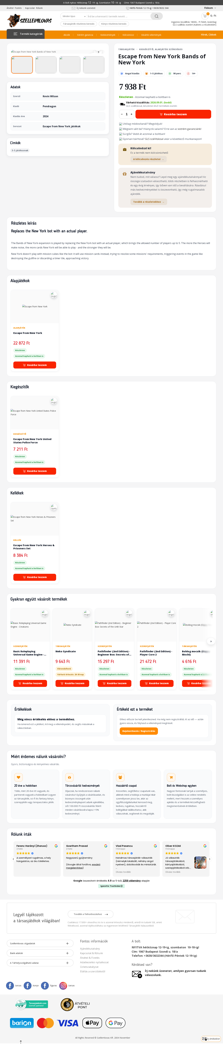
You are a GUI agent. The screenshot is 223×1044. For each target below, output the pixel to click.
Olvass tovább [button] (110, 872)
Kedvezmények (107, 35)
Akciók (67, 35)
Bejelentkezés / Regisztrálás (138, 731)
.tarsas (18, 985)
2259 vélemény (132, 880)
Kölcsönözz (128, 35)
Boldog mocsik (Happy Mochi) (196, 653)
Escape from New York (27, 333)
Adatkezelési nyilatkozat (94, 962)
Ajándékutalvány (90, 948)
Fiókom (208, 8)
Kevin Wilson (50, 96)
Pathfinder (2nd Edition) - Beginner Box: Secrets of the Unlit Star (114, 655)
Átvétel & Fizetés (90, 957)
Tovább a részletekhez (148, 201)
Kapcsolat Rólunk (34, 8)
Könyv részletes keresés (113, 23)
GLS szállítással (154, 139)
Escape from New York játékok (62, 126)
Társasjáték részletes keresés (78, 23)
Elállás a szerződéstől (92, 971)
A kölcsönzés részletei (148, 159)
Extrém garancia (85, 35)
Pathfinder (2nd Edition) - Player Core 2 (156, 653)
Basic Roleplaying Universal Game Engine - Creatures (28, 655)
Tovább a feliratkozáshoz (88, 914)
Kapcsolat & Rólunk (91, 953)
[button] (209, 859)
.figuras (53, 985)
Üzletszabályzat (89, 967)
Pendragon (49, 106)
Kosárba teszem (175, 114)
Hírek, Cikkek (208, 34)
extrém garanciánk (189, 129)
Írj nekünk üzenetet (85, 8)
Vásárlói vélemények (151, 35)
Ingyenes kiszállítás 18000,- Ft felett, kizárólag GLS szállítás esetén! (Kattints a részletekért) (193, 23)
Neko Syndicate (66, 651)
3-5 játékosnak (20, 150)
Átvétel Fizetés (14, 8)
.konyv (35, 985)
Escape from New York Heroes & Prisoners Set (33, 547)
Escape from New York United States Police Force (32, 440)
